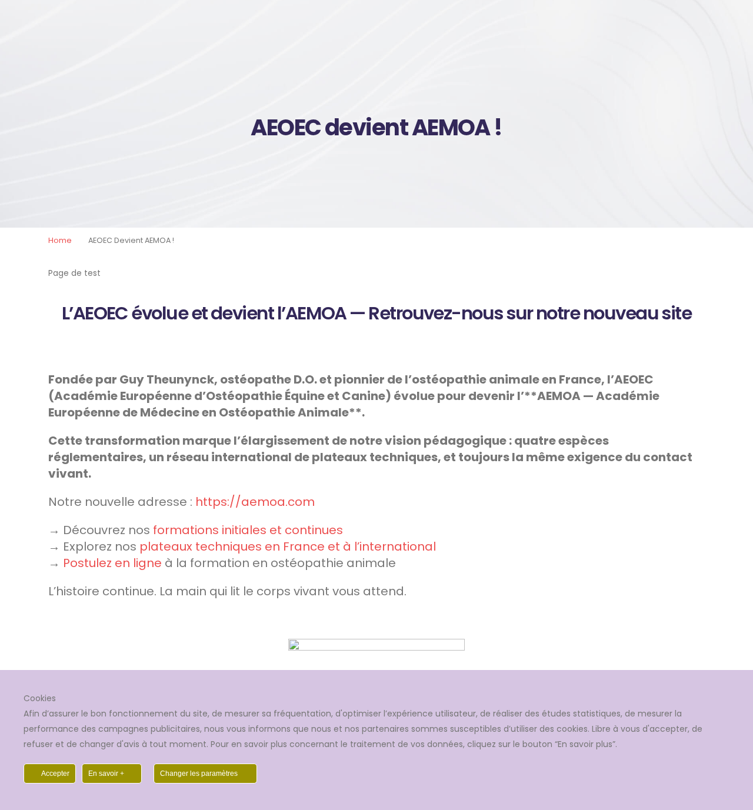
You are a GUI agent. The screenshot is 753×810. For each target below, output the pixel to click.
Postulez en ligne (112, 563)
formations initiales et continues (248, 530)
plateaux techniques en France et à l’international (287, 546)
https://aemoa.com (255, 502)
